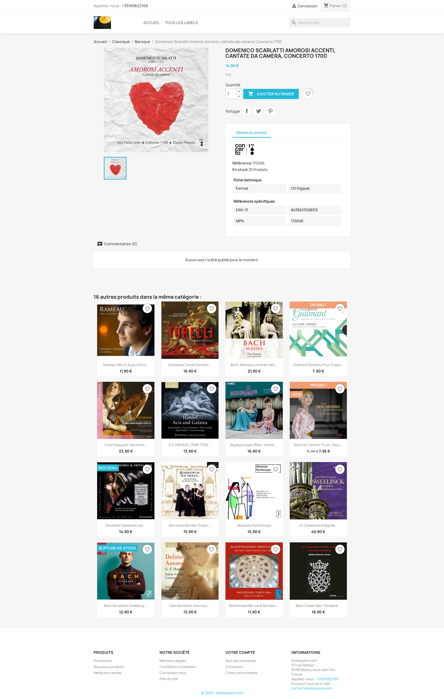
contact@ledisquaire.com (311, 688)
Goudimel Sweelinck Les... (125, 525)
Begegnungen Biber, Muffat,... (254, 445)
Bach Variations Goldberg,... (126, 605)
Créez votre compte (241, 673)
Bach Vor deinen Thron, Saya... (318, 445)
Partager (246, 111)
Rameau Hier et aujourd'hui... (126, 365)
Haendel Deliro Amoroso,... (190, 605)
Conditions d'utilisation (178, 667)
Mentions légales (173, 661)
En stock (240, 169)
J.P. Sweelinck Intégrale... (318, 525)
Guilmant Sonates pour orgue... (318, 365)
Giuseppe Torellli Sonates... (190, 365)
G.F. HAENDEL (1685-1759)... (190, 445)
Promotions (103, 661)
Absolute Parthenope (254, 525)
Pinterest (270, 111)
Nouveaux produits (109, 667)
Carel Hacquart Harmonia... (126, 445)
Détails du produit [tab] (251, 132)
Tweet (258, 111)
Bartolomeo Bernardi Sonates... (254, 605)
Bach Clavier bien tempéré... (318, 605)
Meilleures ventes (108, 673)
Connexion (234, 667)
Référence (241, 163)
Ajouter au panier (271, 93)
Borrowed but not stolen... (190, 525)
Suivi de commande (240, 661)
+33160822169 (135, 5)
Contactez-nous (173, 673)
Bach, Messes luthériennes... (254, 365)
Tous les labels (181, 22)
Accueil (151, 22)
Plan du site (169, 679)
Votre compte (240, 652)
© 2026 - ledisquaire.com (222, 692)
